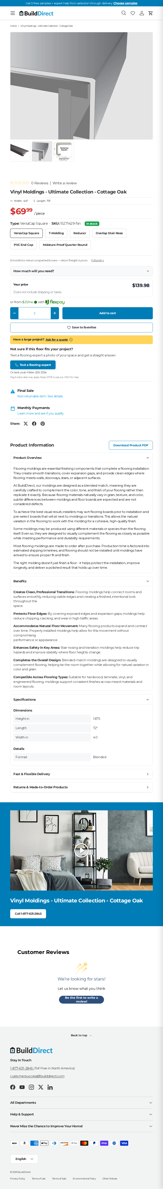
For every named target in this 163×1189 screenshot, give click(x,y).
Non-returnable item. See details (40, 396)
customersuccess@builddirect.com (37, 1076)
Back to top (79, 1035)
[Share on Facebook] (34, 423)
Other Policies (110, 1178)
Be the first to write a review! (81, 999)
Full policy (97, 260)
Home (13, 26)
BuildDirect (24, 1172)
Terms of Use (38, 1178)
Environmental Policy (84, 1178)
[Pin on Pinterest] (42, 423)
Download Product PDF (130, 445)
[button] (150, 13)
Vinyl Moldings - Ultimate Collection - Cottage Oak (46, 26)
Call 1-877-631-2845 (28, 913)
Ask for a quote (57, 340)
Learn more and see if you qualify (40, 413)
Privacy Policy (17, 1178)
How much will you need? (33, 271)
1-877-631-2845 (22, 1068)
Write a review (65, 183)
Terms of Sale (59, 1178)
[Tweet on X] (25, 423)
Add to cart (107, 313)
